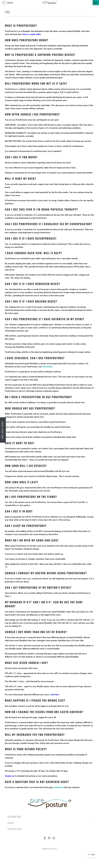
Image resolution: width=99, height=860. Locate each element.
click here (54, 694)
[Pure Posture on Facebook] (45, 838)
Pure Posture (52, 849)
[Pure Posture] (49, 2)
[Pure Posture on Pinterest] (49, 838)
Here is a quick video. (31, 34)
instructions (47, 366)
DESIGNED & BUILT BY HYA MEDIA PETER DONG (27, 856)
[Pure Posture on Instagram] (54, 838)
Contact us (9, 776)
